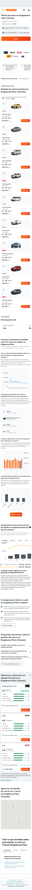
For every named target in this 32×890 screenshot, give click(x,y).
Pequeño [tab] (4, 540)
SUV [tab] (26, 540)
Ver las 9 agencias (6, 780)
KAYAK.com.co (12, 880)
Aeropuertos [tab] (7, 850)
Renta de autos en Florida (8, 884)
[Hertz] (27, 715)
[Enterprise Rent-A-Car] (27, 686)
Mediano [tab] (12, 540)
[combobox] (10, 21)
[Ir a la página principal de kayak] (11, 10)
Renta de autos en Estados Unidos (15, 883)
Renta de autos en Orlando (22, 884)
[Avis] (27, 745)
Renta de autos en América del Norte (15, 881)
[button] (3, 10)
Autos (19, 880)
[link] (16, 514)
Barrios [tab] (16, 850)
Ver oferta (25, 120)
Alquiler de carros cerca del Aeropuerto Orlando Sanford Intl (15, 866)
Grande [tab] (20, 540)
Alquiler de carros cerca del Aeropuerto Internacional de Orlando (15, 862)
